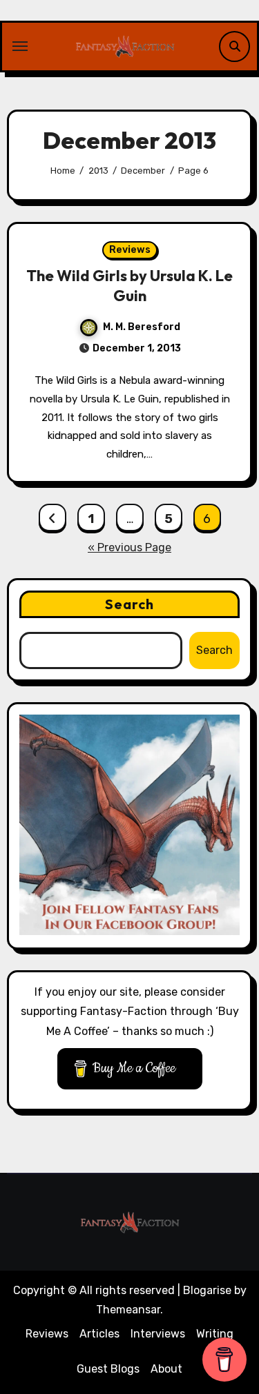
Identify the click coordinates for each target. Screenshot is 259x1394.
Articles (99, 1333)
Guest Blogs (108, 1368)
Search (130, 604)
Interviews (158, 1333)
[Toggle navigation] (20, 46)
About (166, 1368)
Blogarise (207, 1290)
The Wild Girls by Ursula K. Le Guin (129, 285)
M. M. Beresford (141, 327)
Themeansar (128, 1309)
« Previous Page (129, 547)
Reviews (130, 250)
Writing (214, 1333)
